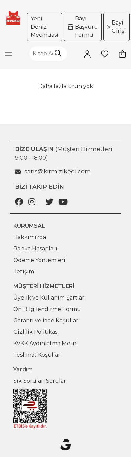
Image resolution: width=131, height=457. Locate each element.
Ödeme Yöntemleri (39, 260)
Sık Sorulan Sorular (39, 381)
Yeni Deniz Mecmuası (44, 26)
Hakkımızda (29, 237)
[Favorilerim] (104, 54)
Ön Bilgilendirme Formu (47, 309)
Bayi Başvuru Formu (86, 26)
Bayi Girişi (119, 26)
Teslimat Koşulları (37, 355)
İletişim (23, 271)
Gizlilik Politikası (36, 332)
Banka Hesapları (35, 248)
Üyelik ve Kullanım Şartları (49, 297)
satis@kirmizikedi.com (57, 171)
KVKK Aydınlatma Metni (45, 343)
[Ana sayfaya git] (13, 18)
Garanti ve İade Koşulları (46, 320)
